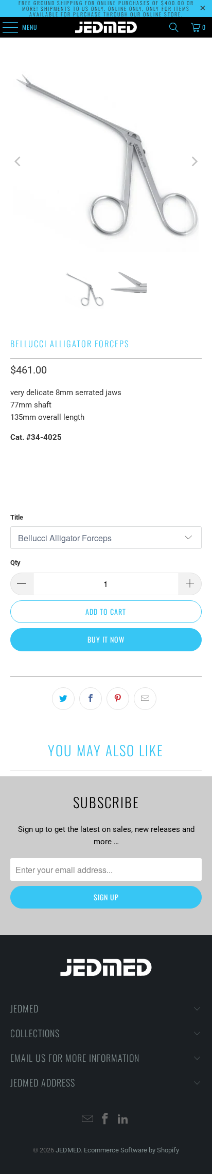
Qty (15, 562)
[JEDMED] (106, 27)
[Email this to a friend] (145, 698)
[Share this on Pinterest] (118, 698)
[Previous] (18, 161)
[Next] (194, 161)
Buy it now (106, 639)
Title (16, 517)
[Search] (174, 27)
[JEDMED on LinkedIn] (123, 1119)
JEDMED (68, 1150)
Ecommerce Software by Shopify (131, 1150)
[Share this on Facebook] (90, 698)
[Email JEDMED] (87, 1119)
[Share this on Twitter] (63, 698)
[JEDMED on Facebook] (105, 1119)
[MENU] (4, 27)
